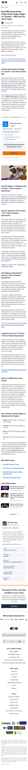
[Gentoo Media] (8, 727)
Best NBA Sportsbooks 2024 (11, 477)
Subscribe (14, 606)
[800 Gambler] (19, 727)
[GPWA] (9, 732)
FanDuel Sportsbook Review (11, 132)
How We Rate (14, 680)
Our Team (14, 677)
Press (14, 685)
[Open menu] (25, 2)
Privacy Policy (14, 699)
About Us (14, 671)
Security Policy (14, 713)
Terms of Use (14, 702)
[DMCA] (6, 723)
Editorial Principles (14, 696)
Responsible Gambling (14, 682)
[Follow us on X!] (8, 641)
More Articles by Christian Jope (12, 544)
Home (2, 7)
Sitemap (14, 688)
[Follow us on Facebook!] (4, 641)
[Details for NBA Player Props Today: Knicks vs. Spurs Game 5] (5, 506)
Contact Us (14, 674)
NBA (7, 7)
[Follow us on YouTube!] (12, 641)
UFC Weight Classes (14, 654)
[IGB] (21, 723)
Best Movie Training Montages (14, 660)
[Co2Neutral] (18, 732)
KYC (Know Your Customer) (14, 711)
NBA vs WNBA (14, 651)
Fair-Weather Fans (14, 657)
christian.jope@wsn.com (10, 550)
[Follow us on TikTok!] (23, 641)
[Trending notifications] (17, 2)
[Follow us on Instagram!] (15, 641)
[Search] (21, 2)
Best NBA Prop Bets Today (11, 464)
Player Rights (14, 708)
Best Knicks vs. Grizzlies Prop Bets (13, 468)
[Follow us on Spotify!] (19, 641)
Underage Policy (14, 705)
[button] (25, 3)
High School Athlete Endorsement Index (14, 663)
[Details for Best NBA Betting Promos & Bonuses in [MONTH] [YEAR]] (5, 488)
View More (13, 514)
